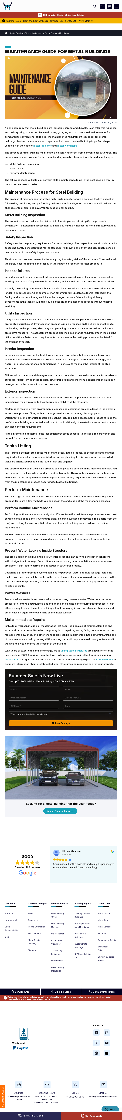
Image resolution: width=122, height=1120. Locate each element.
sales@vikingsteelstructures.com (105, 1096)
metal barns (11, 659)
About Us (9, 913)
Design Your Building (58, 811)
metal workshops (67, 145)
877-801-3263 (104, 659)
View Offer (69, 21)
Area (22, 991)
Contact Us (33, 920)
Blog (7, 937)
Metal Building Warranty (34, 942)
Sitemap (32, 950)
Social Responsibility (11, 928)
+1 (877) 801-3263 (32, 1115)
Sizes (63, 991)
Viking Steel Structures (74, 650)
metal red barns (42, 145)
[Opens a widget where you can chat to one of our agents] (110, 1110)
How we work (11, 920)
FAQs (30, 913)
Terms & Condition (36, 927)
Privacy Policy (34, 933)
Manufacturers (104, 991)
